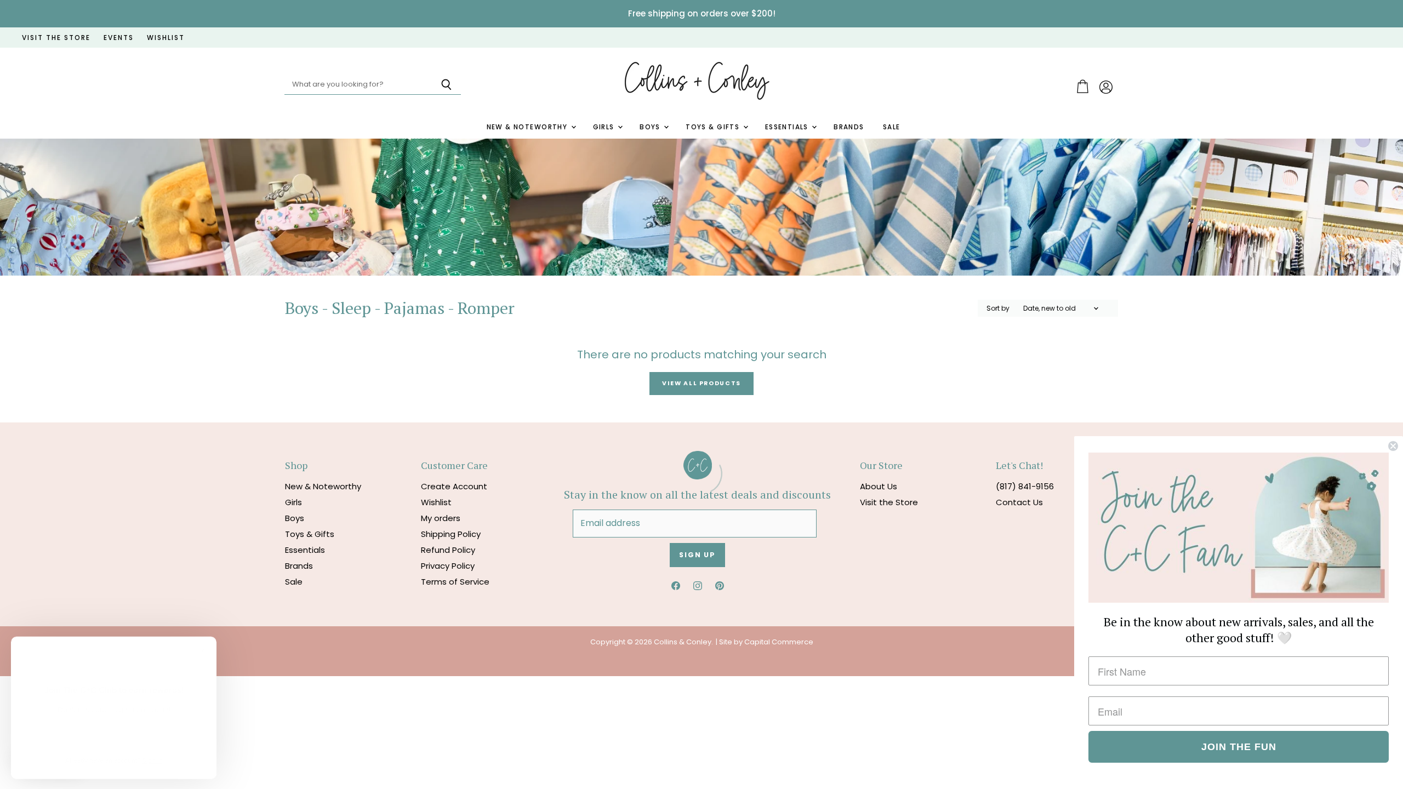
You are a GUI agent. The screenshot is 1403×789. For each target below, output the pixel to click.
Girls (605, 127)
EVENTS (119, 38)
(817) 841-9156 (1025, 486)
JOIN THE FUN (1238, 746)
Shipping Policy (451, 534)
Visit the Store (889, 502)
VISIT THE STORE (56, 38)
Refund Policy (448, 550)
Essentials (788, 127)
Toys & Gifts (714, 127)
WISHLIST (166, 38)
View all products (701, 383)
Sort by (998, 308)
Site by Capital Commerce (766, 642)
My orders (440, 518)
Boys (651, 127)
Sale (891, 127)
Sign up (697, 554)
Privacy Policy (448, 565)
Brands (849, 127)
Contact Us (1019, 502)
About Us (878, 486)
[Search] (446, 85)
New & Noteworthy (528, 127)
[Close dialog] (1393, 446)
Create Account (454, 486)
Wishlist (436, 502)
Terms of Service (455, 581)
